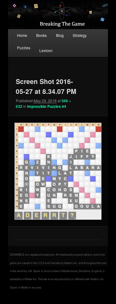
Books (41, 35)
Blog (60, 35)
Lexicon (46, 50)
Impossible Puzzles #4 (46, 106)
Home (22, 35)
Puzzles (23, 47)
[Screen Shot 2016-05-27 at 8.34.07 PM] (58, 171)
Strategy (80, 35)
